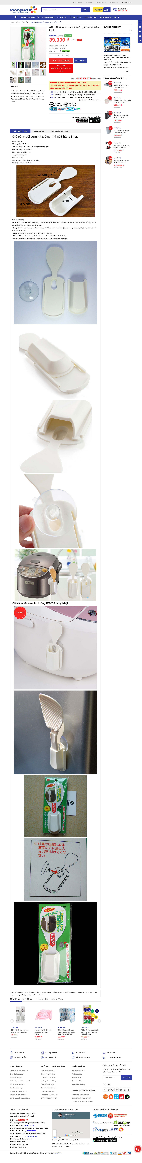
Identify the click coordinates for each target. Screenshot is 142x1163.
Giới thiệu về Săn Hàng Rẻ (19, 1070)
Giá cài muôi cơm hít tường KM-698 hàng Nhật (46, 22)
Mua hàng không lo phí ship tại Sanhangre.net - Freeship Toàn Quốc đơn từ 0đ (117, 57)
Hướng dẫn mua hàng (48, 1081)
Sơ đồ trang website (47, 1091)
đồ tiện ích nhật (58, 992)
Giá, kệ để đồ (80, 1053)
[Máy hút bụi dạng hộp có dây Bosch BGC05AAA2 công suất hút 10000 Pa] (108, 145)
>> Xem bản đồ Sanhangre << (21, 1139)
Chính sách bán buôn (48, 1077)
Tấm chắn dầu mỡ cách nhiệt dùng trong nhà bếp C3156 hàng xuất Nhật (66, 1032)
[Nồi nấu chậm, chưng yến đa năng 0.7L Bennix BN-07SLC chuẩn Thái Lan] (108, 100)
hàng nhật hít (20, 995)
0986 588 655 (122, 11)
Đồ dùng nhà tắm (20, 1057)
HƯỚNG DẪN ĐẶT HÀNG (59, 131)
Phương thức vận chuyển (18, 1091)
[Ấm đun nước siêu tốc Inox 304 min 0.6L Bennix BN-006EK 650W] (108, 115)
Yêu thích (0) (102, 2)
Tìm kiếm (25, 22)
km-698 (90, 992)
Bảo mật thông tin (16, 1077)
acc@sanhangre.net (18, 1141)
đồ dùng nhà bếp (34, 992)
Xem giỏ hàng (76, 1077)
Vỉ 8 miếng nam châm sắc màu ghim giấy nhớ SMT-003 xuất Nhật (89, 1032)
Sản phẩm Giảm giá (47, 1084)
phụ (35, 995)
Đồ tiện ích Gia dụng (83, 1057)
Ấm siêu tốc (111, 1053)
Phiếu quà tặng (77, 1074)
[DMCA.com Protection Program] (122, 1122)
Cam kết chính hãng (47, 1070)
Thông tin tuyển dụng (48, 1074)
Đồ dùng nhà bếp (51, 1053)
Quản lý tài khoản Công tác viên (82, 1101)
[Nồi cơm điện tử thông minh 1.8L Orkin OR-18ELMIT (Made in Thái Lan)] (108, 160)
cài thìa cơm (81, 992)
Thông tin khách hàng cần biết (20, 1081)
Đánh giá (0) (39, 131)
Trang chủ (15, 22)
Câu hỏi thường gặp (16, 1088)
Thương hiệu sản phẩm (49, 1088)
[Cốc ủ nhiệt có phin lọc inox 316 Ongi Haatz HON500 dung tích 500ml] (108, 130)
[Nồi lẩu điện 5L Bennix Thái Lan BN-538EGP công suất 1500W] (108, 85)
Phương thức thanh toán (18, 1094)
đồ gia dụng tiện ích (20, 992)
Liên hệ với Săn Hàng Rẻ (49, 1094)
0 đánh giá (60, 36)
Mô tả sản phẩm (20, 131)
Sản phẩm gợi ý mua (50, 999)
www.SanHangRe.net (19, 1147)
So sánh (90, 2)
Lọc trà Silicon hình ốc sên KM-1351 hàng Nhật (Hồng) (43, 1032)
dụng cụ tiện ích (46, 992)
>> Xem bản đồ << (90, 100)
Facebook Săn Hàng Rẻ (20, 1144)
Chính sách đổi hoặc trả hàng (20, 1098)
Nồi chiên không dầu (114, 1057)
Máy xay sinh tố (50, 1057)
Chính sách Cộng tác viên (80, 1094)
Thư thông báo (77, 1081)
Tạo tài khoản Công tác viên (81, 1098)
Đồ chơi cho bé (20, 1053)
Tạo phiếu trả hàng (78, 1084)
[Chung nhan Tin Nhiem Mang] (103, 1122)
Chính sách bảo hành (17, 1084)
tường (29, 995)
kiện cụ (41, 995)
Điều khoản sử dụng (16, 1074)
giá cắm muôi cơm (70, 992)
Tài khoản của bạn (78, 1070)
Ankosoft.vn (57, 1153)
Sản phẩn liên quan (21, 999)
